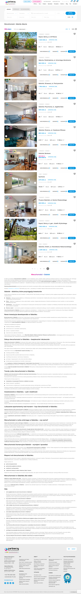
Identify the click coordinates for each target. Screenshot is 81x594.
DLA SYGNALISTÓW (68, 566)
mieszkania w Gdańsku (13, 288)
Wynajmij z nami (37, 574)
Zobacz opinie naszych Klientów (24, 566)
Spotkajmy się (52, 586)
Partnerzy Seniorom (53, 570)
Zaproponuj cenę (53, 39)
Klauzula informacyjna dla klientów (69, 569)
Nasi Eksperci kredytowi (39, 563)
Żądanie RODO (67, 565)
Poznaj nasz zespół (53, 562)
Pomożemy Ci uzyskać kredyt (40, 559)
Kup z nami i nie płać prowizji (25, 562)
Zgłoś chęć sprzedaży (24, 584)
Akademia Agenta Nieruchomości (53, 582)
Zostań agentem (37, 1)
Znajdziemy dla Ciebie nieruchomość (24, 560)
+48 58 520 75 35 (56, 1)
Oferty (35, 3)
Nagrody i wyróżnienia (54, 568)
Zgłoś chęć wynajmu (38, 582)
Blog (67, 3)
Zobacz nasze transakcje (39, 578)
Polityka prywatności (68, 559)
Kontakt (75, 3)
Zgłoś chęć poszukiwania (24, 568)
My (70, 3)
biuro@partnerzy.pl (8, 580)
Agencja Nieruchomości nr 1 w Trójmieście (55, 560)
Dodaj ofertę (27, 1)
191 (40, 268)
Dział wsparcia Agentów (54, 584)
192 (44, 268)
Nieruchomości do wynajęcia (40, 576)
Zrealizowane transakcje (24, 579)
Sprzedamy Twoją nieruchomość (23, 574)
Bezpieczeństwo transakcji (25, 563)
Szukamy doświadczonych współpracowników (54, 578)
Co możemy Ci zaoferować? (55, 575)
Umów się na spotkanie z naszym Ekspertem (39, 569)
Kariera (62, 3)
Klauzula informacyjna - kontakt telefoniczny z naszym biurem (69, 562)
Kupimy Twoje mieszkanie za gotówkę (25, 577)
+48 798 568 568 (47, 1)
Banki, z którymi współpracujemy (37, 561)
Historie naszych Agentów (54, 580)
